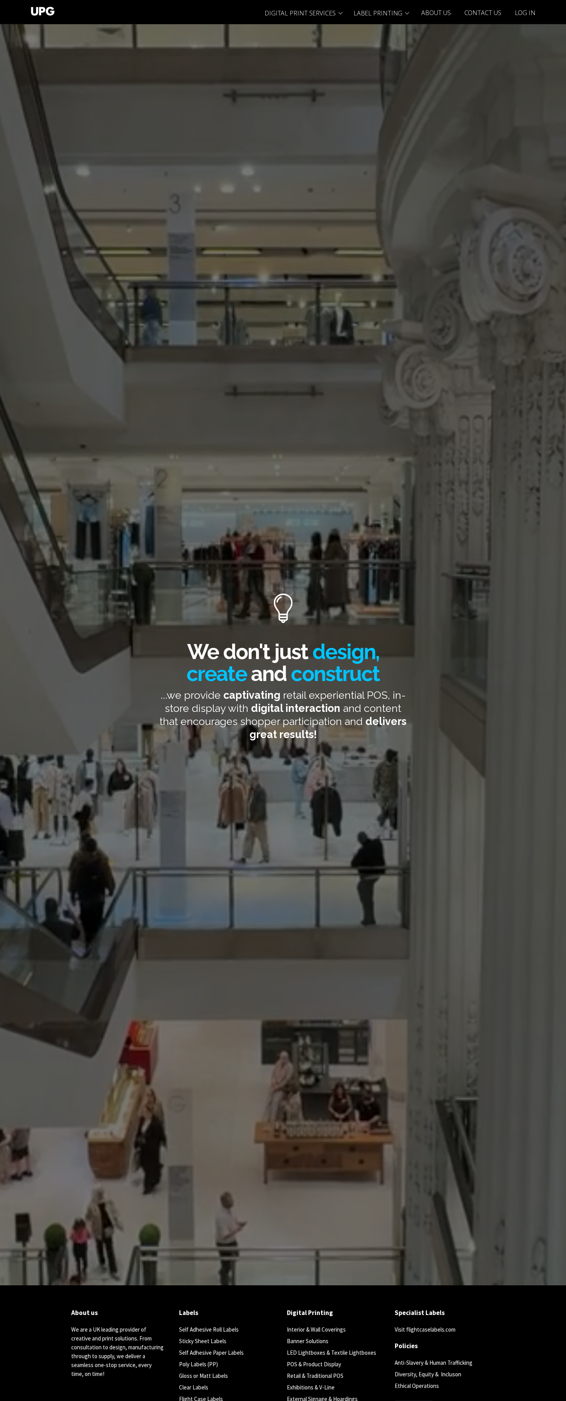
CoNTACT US (482, 12)
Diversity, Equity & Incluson (428, 1374)
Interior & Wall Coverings (316, 1329)
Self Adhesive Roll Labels (209, 1329)
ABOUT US (435, 12)
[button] (304, 13)
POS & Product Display (314, 1364)
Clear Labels (193, 1387)
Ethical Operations (417, 1385)
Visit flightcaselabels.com (425, 1329)
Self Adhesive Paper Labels (211, 1352)
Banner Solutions (307, 1341)
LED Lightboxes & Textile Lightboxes (331, 1352)
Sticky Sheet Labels (202, 1341)
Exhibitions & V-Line (311, 1387)
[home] (39, 10)
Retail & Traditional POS (315, 1375)
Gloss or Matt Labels (203, 1375)
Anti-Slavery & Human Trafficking (433, 1362)
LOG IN (525, 12)
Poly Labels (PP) (198, 1364)
